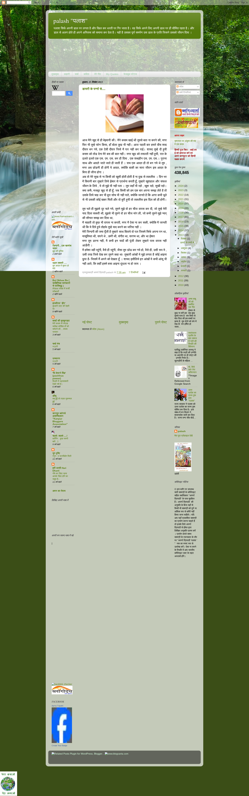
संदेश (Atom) (98, 329)
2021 (181, 199)
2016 (181, 221)
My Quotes (112, 74)
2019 (181, 208)
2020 (181, 203)
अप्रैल (184, 261)
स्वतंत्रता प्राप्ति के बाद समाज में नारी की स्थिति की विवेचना (192, 340)
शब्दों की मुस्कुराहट (61, 320)
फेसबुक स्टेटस (130, 74)
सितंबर (184, 253)
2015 (181, 226)
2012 (181, 276)
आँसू (54, 396)
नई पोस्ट (87, 322)
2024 (181, 186)
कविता (86, 74)
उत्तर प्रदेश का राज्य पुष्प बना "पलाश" (192, 395)
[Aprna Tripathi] (62, 742)
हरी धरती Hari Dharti (59, 469)
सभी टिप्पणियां (185, 92)
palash (182, 431)
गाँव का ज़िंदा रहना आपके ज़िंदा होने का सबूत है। (60, 476)
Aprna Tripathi (57, 706)
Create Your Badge (59, 746)
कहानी (67, 74)
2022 (181, 195)
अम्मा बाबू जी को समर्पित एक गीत (192, 303)
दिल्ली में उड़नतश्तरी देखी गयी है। (60, 382)
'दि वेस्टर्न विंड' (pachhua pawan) (59, 376)
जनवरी (184, 270)
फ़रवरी (184, 266)
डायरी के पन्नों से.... (93, 89)
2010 (181, 285)
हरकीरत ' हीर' (59, 303)
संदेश (181, 86)
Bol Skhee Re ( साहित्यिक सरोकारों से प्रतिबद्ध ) (61, 283)
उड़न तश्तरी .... (60, 263)
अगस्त (184, 257)
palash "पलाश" (70, 20)
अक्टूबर (184, 248)
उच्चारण (56, 358)
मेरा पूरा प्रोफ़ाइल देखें (183, 435)
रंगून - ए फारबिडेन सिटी (62, 456)
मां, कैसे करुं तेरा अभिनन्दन (192, 370)
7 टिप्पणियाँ (133, 272)
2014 (181, 230)
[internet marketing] (62, 684)
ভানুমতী (55, 346)
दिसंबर (184, 238)
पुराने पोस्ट (161, 322)
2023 (181, 190)
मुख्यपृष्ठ (55, 74)
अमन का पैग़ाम (59, 491)
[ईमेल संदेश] (143, 272)
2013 (181, 235)
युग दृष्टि (56, 453)
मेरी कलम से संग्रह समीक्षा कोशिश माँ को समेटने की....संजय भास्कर (61, 327)
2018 (181, 212)
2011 (181, 280)
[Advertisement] (124, 299)
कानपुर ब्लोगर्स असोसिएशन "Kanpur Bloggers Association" (60, 418)
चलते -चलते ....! (60, 436)
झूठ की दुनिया (58, 251)
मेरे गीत (97, 74)
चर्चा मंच (56, 343)
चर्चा (76, 74)
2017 (181, 217)
